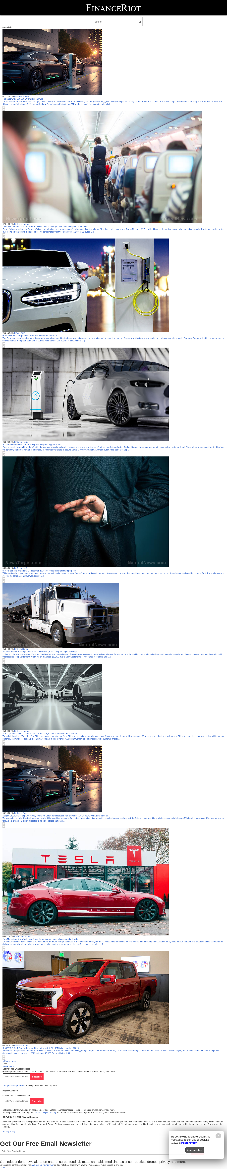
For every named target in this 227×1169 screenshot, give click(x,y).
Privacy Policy (8, 1131)
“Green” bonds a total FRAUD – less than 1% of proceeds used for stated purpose (39, 571)
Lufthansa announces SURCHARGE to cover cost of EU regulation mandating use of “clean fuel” (45, 227)
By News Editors (21, 96)
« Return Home (9, 1061)
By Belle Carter (21, 649)
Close (2, 1167)
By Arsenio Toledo (22, 936)
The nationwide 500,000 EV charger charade (22, 99)
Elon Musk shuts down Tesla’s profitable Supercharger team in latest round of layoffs (40, 939)
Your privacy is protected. (13, 1085)
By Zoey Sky (19, 333)
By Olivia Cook (21, 813)
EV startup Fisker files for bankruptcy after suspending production (31, 444)
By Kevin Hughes (22, 224)
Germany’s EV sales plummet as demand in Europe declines (29, 335)
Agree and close (194, 1150)
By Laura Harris (21, 442)
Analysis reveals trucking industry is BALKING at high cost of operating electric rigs (39, 652)
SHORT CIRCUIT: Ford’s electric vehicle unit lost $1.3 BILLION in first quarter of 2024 (40, 1048)
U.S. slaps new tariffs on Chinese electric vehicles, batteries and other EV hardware (39, 733)
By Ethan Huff (20, 568)
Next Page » (8, 1066)
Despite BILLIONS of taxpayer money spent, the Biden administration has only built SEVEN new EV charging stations (55, 816)
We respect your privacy (45, 1112)
